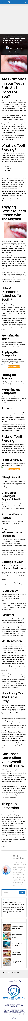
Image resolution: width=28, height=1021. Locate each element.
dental (5, 359)
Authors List (12, 1004)
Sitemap (17, 1005)
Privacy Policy (19, 1004)
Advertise (13, 1006)
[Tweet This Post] (12, 52)
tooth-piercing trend (9, 304)
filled (12, 184)
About (7, 1004)
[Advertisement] (14, 19)
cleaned (18, 342)
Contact (22, 1005)
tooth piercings (14, 179)
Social (17, 1006)
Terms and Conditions (9, 1005)
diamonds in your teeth (11, 115)
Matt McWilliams (14, 47)
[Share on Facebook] (9, 52)
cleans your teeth (16, 346)
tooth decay (8, 609)
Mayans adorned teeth (10, 245)
